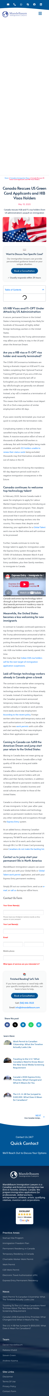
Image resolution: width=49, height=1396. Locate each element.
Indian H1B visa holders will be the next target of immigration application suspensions (22, 662)
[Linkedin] (41, 4)
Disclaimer (8, 1377)
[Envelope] (8, 4)
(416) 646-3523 (27, 1002)
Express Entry (13, 822)
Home (6, 178)
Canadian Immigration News (19, 178)
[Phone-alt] (14, 4)
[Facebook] (34, 4)
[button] (40, 13)
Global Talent (39, 527)
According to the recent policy (16, 715)
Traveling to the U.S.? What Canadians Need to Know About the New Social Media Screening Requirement (24, 1308)
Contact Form (9, 1391)
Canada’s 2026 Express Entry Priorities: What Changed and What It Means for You (27, 1080)
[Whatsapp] (21, 4)
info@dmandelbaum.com (27, 1007)
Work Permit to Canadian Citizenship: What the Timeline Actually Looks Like (28, 1044)
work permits (22, 726)
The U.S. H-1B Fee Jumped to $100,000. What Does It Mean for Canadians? (27, 1097)
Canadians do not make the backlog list (26, 849)
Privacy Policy (9, 1386)
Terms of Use (9, 1382)
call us (13, 890)
